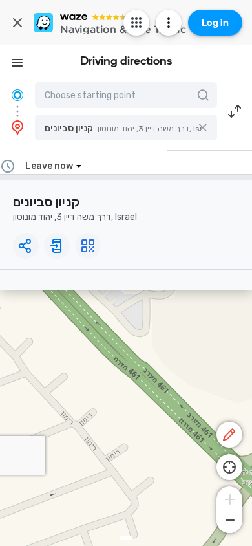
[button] (126, 127)
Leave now (49, 165)
